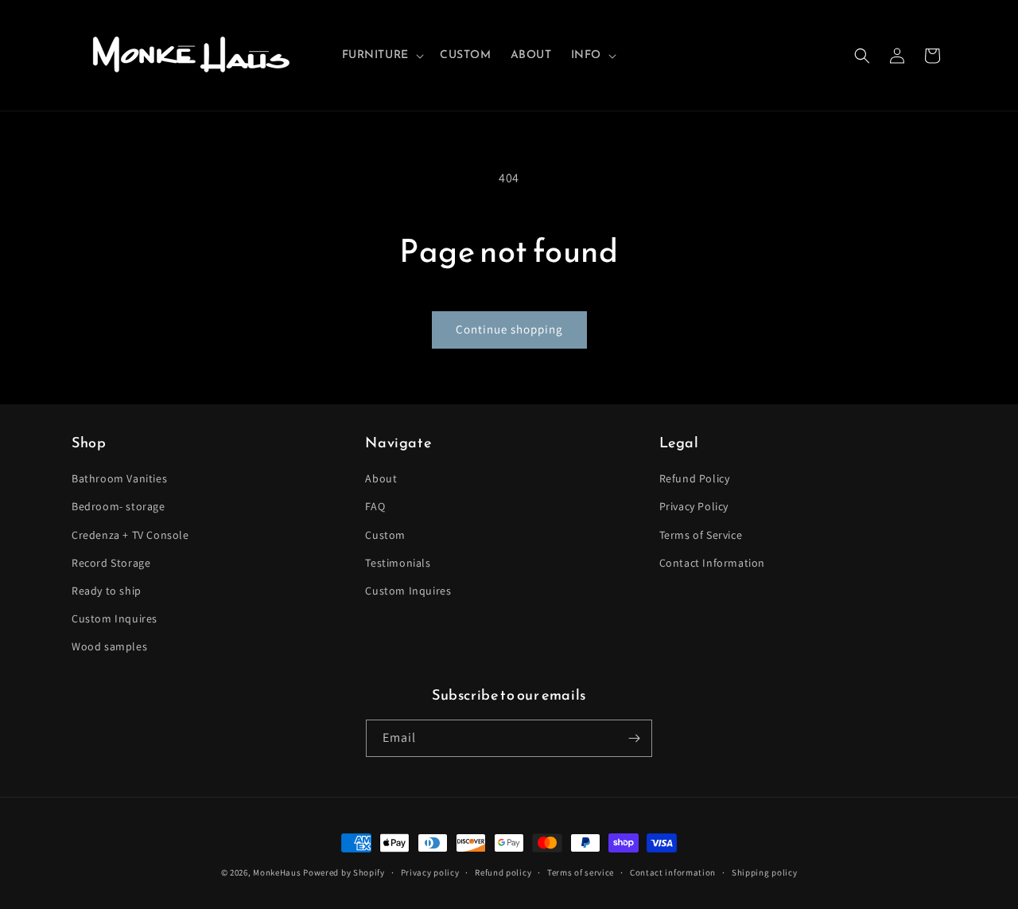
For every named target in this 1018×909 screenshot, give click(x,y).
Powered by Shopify (344, 872)
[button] (381, 55)
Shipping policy (765, 872)
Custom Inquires (114, 618)
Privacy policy (430, 872)
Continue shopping (509, 329)
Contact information (673, 872)
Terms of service (580, 872)
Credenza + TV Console (130, 535)
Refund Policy (694, 478)
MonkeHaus (277, 872)
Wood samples (109, 646)
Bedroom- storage (118, 506)
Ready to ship (107, 590)
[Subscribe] (633, 738)
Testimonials (397, 563)
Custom (385, 535)
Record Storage (111, 563)
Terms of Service (701, 535)
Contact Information (712, 563)
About (381, 478)
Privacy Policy (694, 506)
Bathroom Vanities (119, 478)
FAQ (375, 506)
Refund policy (503, 872)
